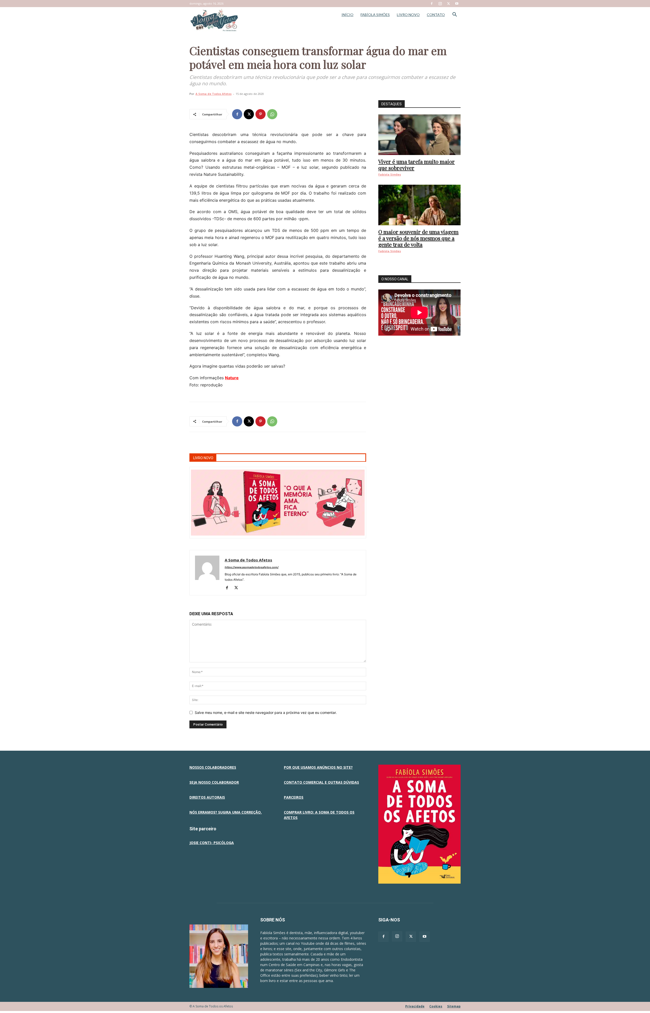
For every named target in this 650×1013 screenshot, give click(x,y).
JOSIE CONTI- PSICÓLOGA (211, 842)
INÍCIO (347, 14)
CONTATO (436, 14)
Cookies (435, 1006)
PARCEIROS (293, 797)
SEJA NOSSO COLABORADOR (214, 782)
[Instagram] (440, 3)
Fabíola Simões (389, 174)
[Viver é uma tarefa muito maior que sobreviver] (419, 134)
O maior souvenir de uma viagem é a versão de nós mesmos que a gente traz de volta (418, 238)
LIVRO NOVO (408, 14)
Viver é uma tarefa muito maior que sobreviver (416, 164)
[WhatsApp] (272, 114)
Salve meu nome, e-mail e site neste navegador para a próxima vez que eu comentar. (266, 712)
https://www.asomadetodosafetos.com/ (252, 567)
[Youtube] (457, 3)
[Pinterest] (260, 114)
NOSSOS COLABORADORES (212, 767)
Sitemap (454, 1006)
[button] (454, 15)
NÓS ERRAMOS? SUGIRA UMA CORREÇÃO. (225, 812)
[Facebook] (431, 3)
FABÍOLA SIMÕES (375, 14)
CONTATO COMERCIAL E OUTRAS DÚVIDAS (321, 782)
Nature (232, 377)
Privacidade (415, 1006)
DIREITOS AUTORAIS (207, 797)
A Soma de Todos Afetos (214, 94)
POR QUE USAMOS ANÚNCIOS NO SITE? (318, 767)
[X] (448, 3)
